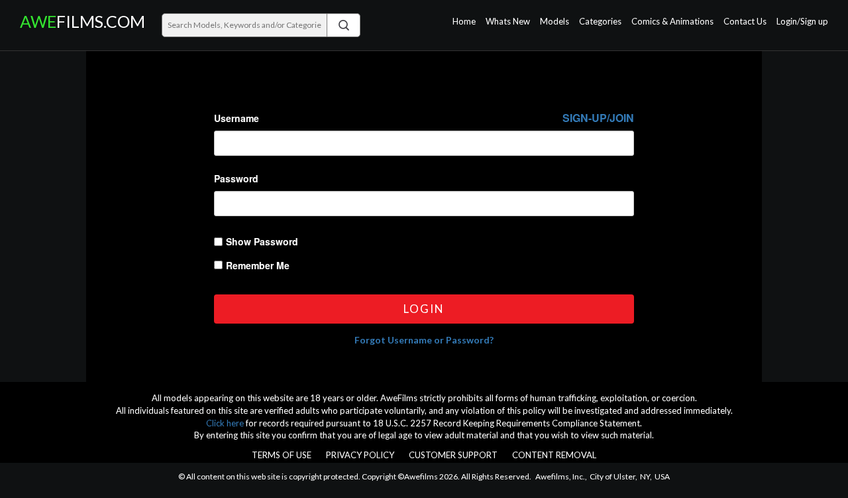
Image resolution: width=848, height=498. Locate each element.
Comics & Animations (672, 21)
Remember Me (258, 265)
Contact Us (745, 21)
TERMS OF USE (281, 455)
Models (554, 21)
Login (424, 309)
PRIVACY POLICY (360, 455)
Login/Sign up (802, 21)
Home (464, 21)
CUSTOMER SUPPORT (453, 455)
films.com (80, 21)
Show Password (262, 241)
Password (236, 178)
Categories (600, 21)
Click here (225, 423)
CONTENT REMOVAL (554, 455)
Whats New (508, 21)
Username (424, 118)
